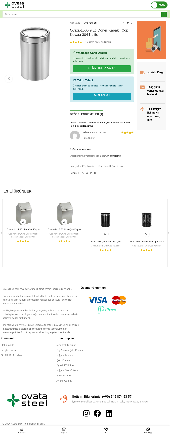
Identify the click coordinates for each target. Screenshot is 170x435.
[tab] (86, 114)
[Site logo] (14, 5)
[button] (23, 222)
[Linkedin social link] (91, 173)
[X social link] (83, 173)
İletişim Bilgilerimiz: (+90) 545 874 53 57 (101, 396)
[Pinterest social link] (87, 173)
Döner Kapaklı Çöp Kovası (110, 166)
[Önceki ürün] (124, 23)
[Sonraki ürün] (132, 23)
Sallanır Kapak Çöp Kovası (23, 237)
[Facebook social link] (79, 173)
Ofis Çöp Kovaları (29, 234)
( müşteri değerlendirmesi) (97, 42)
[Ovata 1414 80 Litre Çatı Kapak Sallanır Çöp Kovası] (23, 214)
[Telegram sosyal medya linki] (95, 173)
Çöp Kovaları (90, 23)
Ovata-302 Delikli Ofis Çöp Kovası (146, 241)
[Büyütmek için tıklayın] (8, 78)
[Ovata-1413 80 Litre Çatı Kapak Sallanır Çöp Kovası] (64, 214)
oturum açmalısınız (111, 156)
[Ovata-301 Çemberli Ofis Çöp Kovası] (105, 219)
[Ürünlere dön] (128, 23)
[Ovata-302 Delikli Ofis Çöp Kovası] (147, 219)
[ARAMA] (164, 14)
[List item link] (27, 345)
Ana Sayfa (75, 23)
